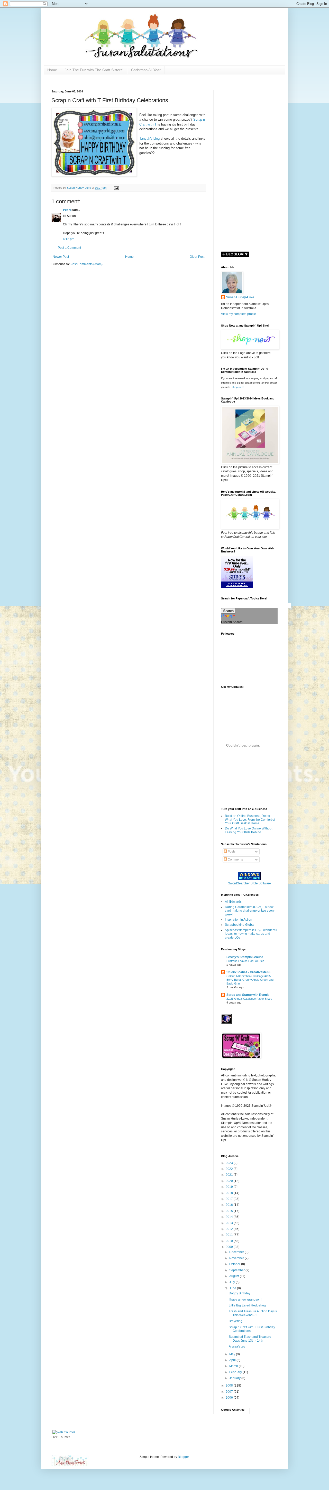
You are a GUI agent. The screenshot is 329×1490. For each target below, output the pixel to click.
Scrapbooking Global (239, 925)
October (235, 1264)
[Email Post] (116, 187)
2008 (230, 1385)
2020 (230, 1181)
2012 (230, 1229)
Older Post (197, 257)
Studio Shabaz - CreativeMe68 (248, 972)
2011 (230, 1235)
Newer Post (61, 257)
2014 (230, 1217)
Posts (231, 851)
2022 (230, 1169)
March (234, 1366)
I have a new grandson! (245, 1299)
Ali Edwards (233, 901)
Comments (235, 859)
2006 (230, 1397)
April (232, 1360)
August (234, 1276)
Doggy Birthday (239, 1293)
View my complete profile (238, 314)
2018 (230, 1193)
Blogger (183, 1457)
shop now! (238, 387)
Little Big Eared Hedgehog (247, 1305)
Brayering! (236, 1321)
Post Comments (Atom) (86, 264)
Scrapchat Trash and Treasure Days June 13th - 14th (250, 1338)
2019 (230, 1187)
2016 (230, 1205)
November (237, 1258)
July (232, 1282)
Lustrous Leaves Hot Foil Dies (245, 960)
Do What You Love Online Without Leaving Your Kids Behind (248, 830)
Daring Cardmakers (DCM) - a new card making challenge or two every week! (250, 910)
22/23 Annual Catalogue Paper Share (249, 998)
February (236, 1372)
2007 (230, 1391)
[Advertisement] (249, 167)
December (237, 1252)
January (235, 1378)
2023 (230, 1163)
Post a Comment (69, 248)
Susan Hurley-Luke (240, 297)
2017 (230, 1199)
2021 (230, 1175)
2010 (230, 1241)
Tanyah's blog (149, 138)
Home (52, 70)
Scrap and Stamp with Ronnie (247, 995)
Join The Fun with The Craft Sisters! (94, 70)
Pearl (67, 210)
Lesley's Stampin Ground (244, 957)
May (232, 1354)
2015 (230, 1211)
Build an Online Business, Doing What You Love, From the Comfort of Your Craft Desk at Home (250, 819)
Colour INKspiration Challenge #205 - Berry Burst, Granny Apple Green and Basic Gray (249, 980)
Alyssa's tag (237, 1346)
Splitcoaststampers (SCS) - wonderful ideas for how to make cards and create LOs (251, 933)
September (237, 1270)
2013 (230, 1223)
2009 (230, 1247)
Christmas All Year (146, 70)
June (233, 1288)
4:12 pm (68, 239)
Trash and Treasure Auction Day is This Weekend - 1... (253, 1313)
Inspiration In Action (238, 919)
